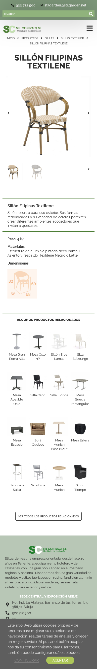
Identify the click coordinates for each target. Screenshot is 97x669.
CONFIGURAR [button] (26, 660)
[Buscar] (45, 13)
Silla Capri (38, 395)
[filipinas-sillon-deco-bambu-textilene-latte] (48, 113)
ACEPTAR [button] (60, 660)
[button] (8, 113)
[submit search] (91, 13)
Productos (29, 38)
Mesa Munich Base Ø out (59, 444)
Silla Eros (38, 485)
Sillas (49, 38)
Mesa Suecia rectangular (80, 399)
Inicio (10, 38)
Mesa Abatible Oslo (16, 399)
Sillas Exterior (72, 38)
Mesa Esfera (80, 440)
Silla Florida (59, 395)
